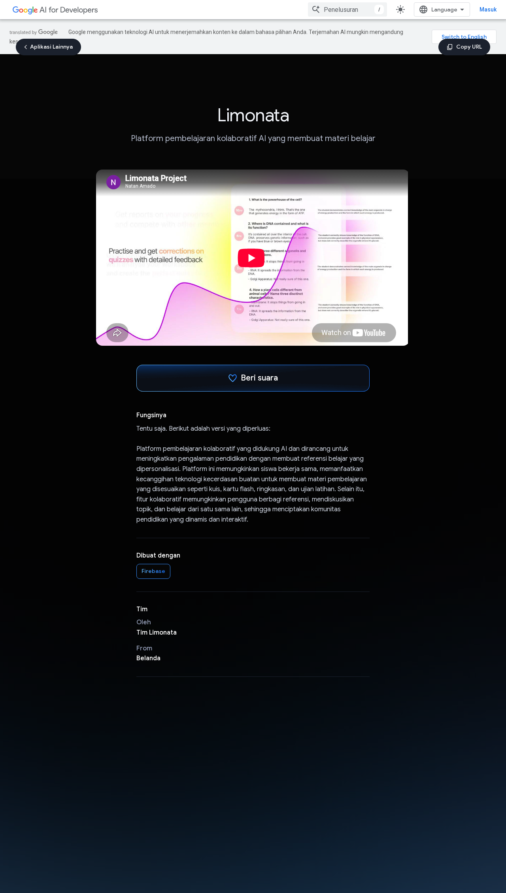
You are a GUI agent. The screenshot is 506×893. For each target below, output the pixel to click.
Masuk (488, 9)
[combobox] (347, 9)
